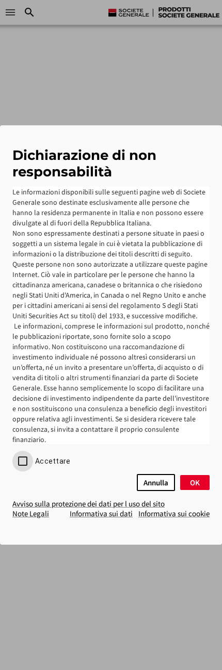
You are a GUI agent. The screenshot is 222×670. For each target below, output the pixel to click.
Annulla (156, 482)
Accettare (52, 461)
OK (195, 482)
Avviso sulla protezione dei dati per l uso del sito (88, 504)
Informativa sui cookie (174, 513)
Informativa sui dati (101, 513)
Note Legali (30, 513)
